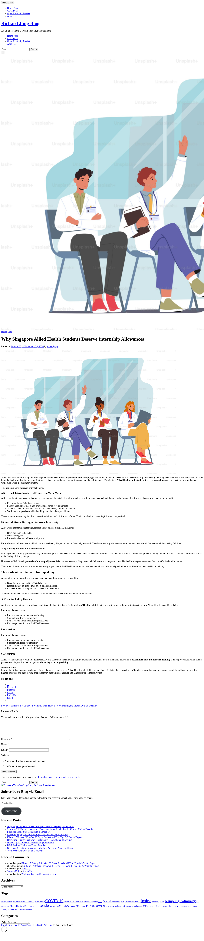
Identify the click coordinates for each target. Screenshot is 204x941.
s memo (164, 906)
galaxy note (116, 901)
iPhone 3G (155, 901)
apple (15, 901)
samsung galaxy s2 (134, 906)
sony (178, 905)
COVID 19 (12, 10)
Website (5, 755)
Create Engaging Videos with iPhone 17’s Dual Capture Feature (37, 834)
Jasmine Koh (13, 871)
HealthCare (6, 331)
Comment (6, 739)
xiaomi (29, 909)
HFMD (137, 901)
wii (16, 909)
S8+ (93, 906)
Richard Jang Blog (20, 23)
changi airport (40, 901)
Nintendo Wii (64, 906)
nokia (73, 906)
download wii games (90, 901)
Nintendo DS (54, 906)
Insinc (146, 900)
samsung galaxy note (116, 906)
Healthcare (129, 901)
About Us (11, 16)
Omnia (83, 906)
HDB (122, 901)
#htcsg (3, 901)
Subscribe (11, 811)
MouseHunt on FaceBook (22, 906)
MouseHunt (5, 906)
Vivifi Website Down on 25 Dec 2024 (25, 850)
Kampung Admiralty (180, 901)
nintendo (41, 905)
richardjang (52, 346)
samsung (101, 905)
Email (5, 749)
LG (197, 901)
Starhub (195, 906)
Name (5, 744)
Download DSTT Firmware (73, 901)
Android (9, 901)
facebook (107, 901)
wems (12, 909)
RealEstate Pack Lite (42, 925)
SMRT (171, 905)
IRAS (162, 901)
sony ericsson (186, 906)
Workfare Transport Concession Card (38, 874)
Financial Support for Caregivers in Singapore (28, 832)
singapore (151, 906)
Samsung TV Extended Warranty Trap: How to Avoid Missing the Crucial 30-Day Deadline (50, 829)
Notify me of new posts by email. (20, 766)
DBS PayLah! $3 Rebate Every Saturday (26, 845)
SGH (145, 906)
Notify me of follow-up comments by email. (25, 761)
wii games (22, 909)
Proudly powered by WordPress (16, 925)
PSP (88, 905)
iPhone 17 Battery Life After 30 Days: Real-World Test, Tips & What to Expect (44, 837)
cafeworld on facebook (26, 901)
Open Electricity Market (18, 13)
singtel (158, 906)
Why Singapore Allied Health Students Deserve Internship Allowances (40, 826)
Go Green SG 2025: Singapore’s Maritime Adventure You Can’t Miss (40, 848)
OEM (78, 906)
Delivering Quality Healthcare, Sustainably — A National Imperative (39, 840)
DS (100, 901)
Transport (5, 909)
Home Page (12, 8)
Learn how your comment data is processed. (59, 777)
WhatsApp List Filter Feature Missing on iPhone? (30, 842)
